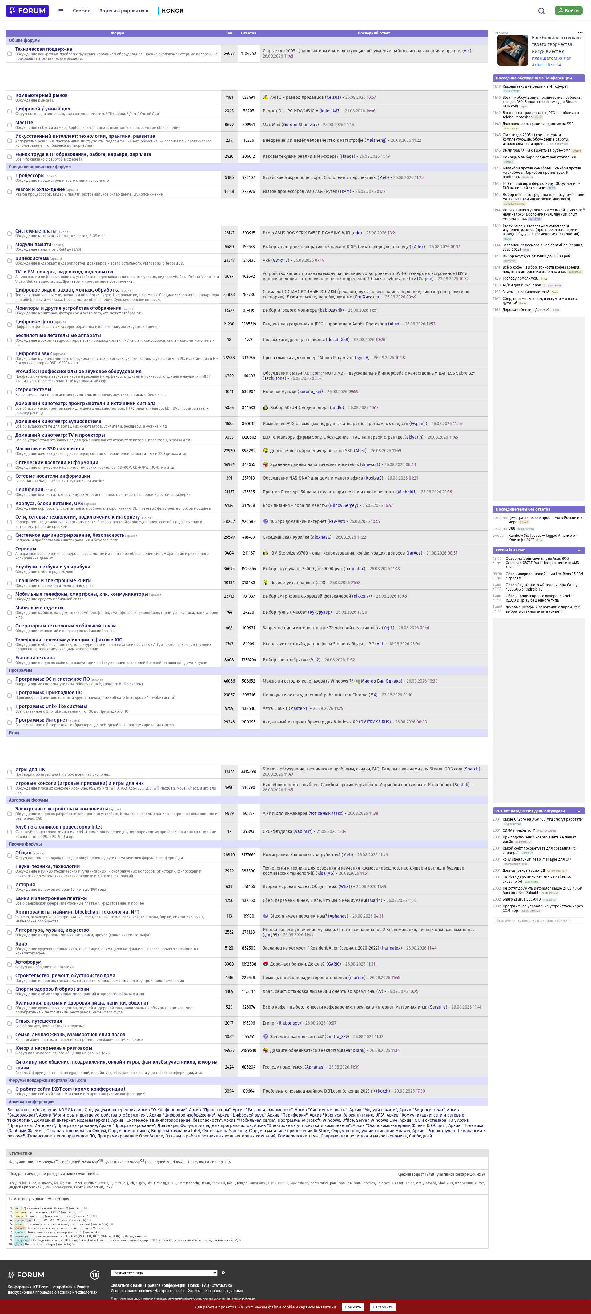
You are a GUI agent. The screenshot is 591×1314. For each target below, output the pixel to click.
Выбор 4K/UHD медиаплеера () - (324, 407)
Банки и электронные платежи (51, 898)
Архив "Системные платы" (321, 1110)
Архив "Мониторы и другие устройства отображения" (93, 1115)
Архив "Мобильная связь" (249, 1120)
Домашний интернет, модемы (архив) (71, 1120)
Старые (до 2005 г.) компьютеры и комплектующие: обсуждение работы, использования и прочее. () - (368, 53)
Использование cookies (131, 1290)
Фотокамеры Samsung (224, 1130)
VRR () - (293, 260)
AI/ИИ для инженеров (522, 285)
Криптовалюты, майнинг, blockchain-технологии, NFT (77, 912)
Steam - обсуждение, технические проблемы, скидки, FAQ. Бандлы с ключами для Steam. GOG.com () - (373, 771)
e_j (125, 1183)
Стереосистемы (33, 389)
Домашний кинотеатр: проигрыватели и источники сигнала (85, 403)
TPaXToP (398, 1183)
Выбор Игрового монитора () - (320, 310)
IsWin (206, 1183)
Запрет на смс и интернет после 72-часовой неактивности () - (346, 628)
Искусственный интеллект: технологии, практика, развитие (85, 136)
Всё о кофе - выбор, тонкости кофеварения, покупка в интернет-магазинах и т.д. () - (372, 1007)
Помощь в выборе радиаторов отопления (539, 157)
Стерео (19, 1232)
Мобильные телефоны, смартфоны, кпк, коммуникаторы (81, 594)
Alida (32, 1183)
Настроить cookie (170, 1290)
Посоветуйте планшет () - (315, 582)
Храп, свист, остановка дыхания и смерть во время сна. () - (340, 991)
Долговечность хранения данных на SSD (538, 124)
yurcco (479, 1183)
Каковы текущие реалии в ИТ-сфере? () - (326, 156)
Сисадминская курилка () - (314, 537)
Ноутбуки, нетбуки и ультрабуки (52, 567)
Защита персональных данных (215, 1290)
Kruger (242, 1183)
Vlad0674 (174, 1162)
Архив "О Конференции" (162, 1110)
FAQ (205, 1285)
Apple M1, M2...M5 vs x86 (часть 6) (60, 1220)
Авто (18, 1208)
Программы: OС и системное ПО (52, 679)
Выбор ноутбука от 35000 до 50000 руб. (537, 256)
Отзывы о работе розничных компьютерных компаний (220, 1136)
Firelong (160, 1183)
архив (51, 176)
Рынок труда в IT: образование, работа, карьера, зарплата (83, 154)
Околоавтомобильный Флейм (76, 1130)
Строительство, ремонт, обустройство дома (65, 975)
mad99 (283, 1183)
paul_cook (338, 1183)
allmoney (45, 1183)
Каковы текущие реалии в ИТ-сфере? (535, 86)
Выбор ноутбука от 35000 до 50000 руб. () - (331, 568)
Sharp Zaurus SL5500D (522, 899)
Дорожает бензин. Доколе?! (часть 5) (53, 1208)
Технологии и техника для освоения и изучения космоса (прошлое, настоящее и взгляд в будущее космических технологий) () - (363, 871)
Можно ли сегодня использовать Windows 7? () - (350, 681)
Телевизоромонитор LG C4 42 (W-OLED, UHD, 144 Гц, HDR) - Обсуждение (87, 1236)
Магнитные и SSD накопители (50, 449)
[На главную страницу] (27, 11)
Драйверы (168, 1125)
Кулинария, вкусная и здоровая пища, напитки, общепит (82, 1003)
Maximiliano (299, 1183)
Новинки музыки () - (310, 391)
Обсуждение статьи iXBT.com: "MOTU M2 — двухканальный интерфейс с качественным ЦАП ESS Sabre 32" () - (369, 376)
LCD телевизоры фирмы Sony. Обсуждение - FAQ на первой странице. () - (360, 437)
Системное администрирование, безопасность (69, 535)
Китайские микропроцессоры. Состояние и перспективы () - (343, 177)
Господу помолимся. (520, 278)
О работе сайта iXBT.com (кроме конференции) (70, 1089)
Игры (18, 1224)
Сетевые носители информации (52, 476)
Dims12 (103, 1183)
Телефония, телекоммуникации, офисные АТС (68, 640)
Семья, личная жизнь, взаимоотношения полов (70, 1034)
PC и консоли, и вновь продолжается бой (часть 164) (66, 1224)
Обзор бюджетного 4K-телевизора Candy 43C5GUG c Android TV (541, 587)
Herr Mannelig (189, 1183)
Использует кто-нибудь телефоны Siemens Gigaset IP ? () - (341, 644)
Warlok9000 (464, 1183)
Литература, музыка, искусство (52, 930)
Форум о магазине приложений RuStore (289, 1130)
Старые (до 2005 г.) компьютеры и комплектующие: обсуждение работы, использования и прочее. (536, 139)
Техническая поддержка (43, 49)
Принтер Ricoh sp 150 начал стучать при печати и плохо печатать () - (357, 492)
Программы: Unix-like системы (51, 706)
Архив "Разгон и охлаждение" (263, 1110)
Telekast (383, 1183)
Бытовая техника (35, 658)
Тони (109, 1187)
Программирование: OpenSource (130, 1136)
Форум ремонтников (128, 1130)
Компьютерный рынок (41, 95)
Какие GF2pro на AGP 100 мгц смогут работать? (543, 819)
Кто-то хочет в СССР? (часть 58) (52, 1212)
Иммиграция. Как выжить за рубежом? (536, 150)
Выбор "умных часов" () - (315, 612)
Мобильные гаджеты (39, 608)
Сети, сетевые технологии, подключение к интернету (77, 517)
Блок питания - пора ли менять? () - (328, 505)
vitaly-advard (426, 1183)
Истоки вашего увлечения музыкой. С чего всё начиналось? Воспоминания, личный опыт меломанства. (544, 214)
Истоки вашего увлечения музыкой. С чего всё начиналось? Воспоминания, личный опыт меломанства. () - (368, 932)
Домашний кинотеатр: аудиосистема (58, 421)
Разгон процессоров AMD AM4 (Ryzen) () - (324, 191)
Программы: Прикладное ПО (48, 692)
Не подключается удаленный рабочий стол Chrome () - (337, 695)
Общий (23, 853)
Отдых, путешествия (38, 1021)
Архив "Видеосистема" (422, 1110)
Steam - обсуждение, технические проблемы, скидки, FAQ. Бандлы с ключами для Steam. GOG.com (542, 101)
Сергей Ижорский (88, 1187)
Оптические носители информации (56, 462)
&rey (12, 1183)
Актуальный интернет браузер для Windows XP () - (345, 722)
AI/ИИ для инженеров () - (320, 813)
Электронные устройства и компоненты (61, 809)
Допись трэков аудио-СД (524, 870)
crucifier (90, 1183)
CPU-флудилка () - (304, 831)
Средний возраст (411, 1174)
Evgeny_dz (144, 1183)
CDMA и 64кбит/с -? (519, 830)
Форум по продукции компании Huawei (370, 1130)
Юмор (19, 1216)
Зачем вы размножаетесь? (526, 292)
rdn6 (357, 1183)
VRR (512, 529)
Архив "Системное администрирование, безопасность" (166, 1120)
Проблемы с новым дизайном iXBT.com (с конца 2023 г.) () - (344, 1091)
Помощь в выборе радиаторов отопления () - (331, 977)
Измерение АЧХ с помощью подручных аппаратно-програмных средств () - (362, 423)
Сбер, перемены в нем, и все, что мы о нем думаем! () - (340, 900)
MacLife (24, 122)
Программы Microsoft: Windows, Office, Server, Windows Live (337, 1120)
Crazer (77, 1183)
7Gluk (22, 1183)
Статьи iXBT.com (510, 550)
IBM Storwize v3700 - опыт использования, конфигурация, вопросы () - (363, 553)
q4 (350, 1183)
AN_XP (58, 1183)
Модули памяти (33, 244)
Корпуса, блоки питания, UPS (49, 503)
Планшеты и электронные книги (53, 580)
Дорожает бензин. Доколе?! (527, 310)
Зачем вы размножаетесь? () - (327, 1036)
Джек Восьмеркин (57, 1187)
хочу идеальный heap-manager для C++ (537, 859)
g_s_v (172, 1183)
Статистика (222, 1285)
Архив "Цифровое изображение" (182, 1115)
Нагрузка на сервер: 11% (209, 1162)
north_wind (319, 1183)
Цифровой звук (33, 353)
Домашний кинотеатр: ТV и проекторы (60, 435)
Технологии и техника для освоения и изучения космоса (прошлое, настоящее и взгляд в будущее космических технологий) (541, 229)
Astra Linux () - (303, 708)
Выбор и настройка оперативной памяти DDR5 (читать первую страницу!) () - (361, 246)
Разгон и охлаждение (40, 189)
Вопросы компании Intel (175, 1130)
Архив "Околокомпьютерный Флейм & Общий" (399, 1125)
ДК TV (18, 1244)
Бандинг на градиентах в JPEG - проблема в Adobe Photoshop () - (349, 324)
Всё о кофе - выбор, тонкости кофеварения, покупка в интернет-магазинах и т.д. (541, 269)
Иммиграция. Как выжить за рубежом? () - (325, 855)
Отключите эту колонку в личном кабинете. (534, 920)
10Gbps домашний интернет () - (325, 521)
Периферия (29, 489)
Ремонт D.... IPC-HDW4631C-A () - (319, 110)
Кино (21, 944)
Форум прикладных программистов (216, 1125)
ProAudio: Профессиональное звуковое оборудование (78, 371)
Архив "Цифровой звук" (241, 1115)
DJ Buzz (116, 1183)
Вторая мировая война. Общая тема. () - (324, 886)
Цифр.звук (22, 1240)
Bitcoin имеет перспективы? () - (326, 916)
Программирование (77, 1125)
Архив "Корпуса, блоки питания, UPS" (347, 1115)
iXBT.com (72, 1094)
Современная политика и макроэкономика (364, 1136)
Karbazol (218, 1183)
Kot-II (231, 1183)
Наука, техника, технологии (47, 866)
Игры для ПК (30, 769)
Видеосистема (32, 258)
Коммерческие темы (298, 1136)
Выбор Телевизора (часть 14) (48, 1244)
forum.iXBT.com (227, 1299)
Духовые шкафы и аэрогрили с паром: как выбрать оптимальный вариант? (543, 609)
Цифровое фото (34, 322)
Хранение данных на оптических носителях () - (343, 464)
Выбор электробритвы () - (309, 660)
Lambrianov (257, 1183)
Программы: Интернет (41, 720)
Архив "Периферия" (287, 1115)
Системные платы (36, 231)
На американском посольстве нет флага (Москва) (66, 1228)
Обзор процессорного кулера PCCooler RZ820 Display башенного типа (540, 598)
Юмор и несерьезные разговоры (53, 1048)
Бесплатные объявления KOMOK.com (44, 1110)
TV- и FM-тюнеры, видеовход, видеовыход (64, 272)
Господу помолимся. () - (311, 1067)
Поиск (193, 1285)
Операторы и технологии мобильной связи (65, 626)
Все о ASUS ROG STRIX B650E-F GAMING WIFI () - (330, 233)
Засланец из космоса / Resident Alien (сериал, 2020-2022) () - (349, 948)
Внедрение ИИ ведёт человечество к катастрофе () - (342, 140)
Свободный (420, 1136)
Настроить (383, 1307)
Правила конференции (165, 1285)
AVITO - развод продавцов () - (323, 97)
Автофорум (28, 962)
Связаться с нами (126, 1285)
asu (68, 1183)
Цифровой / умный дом (43, 109)
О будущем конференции (110, 1110)
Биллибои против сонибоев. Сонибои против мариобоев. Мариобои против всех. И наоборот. (542, 172)
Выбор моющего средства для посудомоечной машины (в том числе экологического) (543, 197)
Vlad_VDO (445, 1183)
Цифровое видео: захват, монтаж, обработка (67, 290)
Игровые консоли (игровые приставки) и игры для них (79, 783)
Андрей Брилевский (25, 1187)
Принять (353, 1307)
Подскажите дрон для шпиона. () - (324, 339)
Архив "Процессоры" (210, 1110)
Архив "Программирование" (127, 1125)
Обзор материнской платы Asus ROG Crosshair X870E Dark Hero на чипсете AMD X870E (542, 562)
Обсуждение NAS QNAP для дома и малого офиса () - (340, 478)
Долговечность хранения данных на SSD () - (335, 450)
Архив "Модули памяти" (373, 1110)
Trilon (410, 1183)
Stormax (369, 1183)
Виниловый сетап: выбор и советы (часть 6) (62, 1232)
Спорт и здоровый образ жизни (52, 989)
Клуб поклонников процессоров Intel (58, 827)
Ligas (272, 1183)
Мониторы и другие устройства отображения (68, 308)
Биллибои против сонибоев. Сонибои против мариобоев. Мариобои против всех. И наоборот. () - (368, 787)
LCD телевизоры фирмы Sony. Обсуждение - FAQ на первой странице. (541, 185)
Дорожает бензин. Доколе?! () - (322, 964)
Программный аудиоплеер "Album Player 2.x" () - (334, 357)
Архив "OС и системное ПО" (427, 1120)
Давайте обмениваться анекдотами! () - (335, 1050)
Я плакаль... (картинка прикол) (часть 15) (58, 1216)
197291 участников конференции (450, 1174)
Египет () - (299, 1023)
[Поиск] (542, 10)
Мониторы (22, 1236)
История (25, 884)
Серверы (25, 548)
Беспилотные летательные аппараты (58, 335)
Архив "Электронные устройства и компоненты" (302, 1125)
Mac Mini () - (308, 124)
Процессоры (30, 175)
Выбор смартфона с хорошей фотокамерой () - (335, 596)
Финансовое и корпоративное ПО (61, 1136)
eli (132, 1183)
